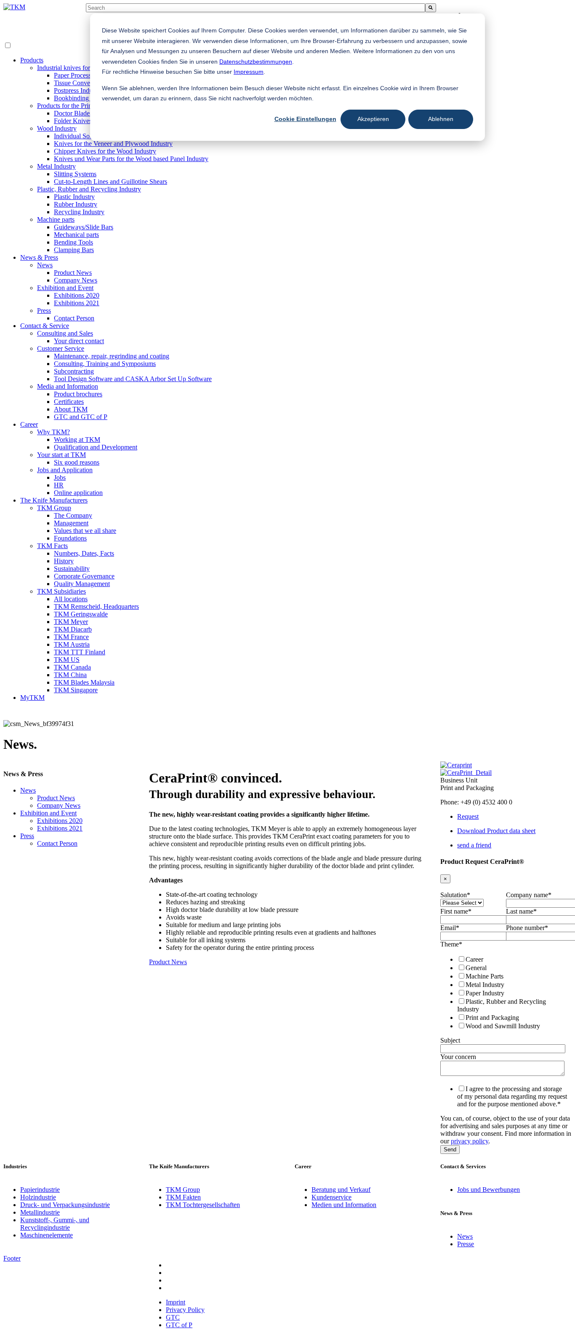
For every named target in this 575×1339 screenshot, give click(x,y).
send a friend (474, 845)
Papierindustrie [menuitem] (40, 1189)
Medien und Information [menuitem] (343, 1204)
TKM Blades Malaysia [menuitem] (84, 682)
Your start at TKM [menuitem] (61, 454)
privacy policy (469, 1141)
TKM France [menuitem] (71, 636)
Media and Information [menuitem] (67, 386)
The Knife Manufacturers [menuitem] (54, 500)
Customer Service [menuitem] (60, 348)
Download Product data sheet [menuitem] (496, 830)
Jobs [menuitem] (60, 477)
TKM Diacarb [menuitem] (73, 629)
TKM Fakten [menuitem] (183, 1197)
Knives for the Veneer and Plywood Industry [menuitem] (113, 143)
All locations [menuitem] (71, 598)
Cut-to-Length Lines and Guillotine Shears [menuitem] (110, 181)
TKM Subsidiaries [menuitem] (61, 591)
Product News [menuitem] (73, 272)
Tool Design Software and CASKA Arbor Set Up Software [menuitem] (133, 378)
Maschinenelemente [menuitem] (46, 1235)
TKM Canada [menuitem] (72, 667)
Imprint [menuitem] (175, 1302)
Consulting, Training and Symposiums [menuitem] (105, 363)
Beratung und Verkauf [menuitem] (340, 1189)
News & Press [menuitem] (39, 257)
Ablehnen (440, 119)
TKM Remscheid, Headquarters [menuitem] (96, 606)
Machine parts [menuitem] (56, 219)
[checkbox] (504, 992)
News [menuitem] (45, 265)
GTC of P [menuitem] (179, 1324)
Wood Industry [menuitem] (57, 128)
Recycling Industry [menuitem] (79, 211)
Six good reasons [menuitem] (76, 462)
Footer (12, 1258)
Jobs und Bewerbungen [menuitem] (488, 1189)
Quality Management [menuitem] (82, 583)
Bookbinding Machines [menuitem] (85, 98)
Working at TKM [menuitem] (77, 439)
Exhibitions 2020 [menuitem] (76, 295)
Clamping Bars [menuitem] (74, 249)
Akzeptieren (373, 119)
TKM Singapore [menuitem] (76, 690)
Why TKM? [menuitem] (53, 432)
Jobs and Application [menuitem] (65, 469)
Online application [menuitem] (78, 492)
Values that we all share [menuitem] (85, 530)
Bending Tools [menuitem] (73, 242)
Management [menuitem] (71, 523)
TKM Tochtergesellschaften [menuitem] (203, 1204)
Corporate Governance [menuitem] (84, 576)
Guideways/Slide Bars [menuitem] (83, 227)
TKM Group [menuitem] (54, 507)
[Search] (430, 7)
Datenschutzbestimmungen (255, 61)
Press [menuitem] (44, 310)
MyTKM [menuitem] (32, 697)
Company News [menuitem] (75, 280)
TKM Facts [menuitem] (52, 545)
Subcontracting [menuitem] (74, 371)
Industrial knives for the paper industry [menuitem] (88, 67)
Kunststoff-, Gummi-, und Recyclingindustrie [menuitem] (54, 1223)
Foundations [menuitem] (70, 538)
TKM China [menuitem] (70, 674)
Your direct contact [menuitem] (79, 340)
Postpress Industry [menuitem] (78, 90)
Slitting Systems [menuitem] (75, 173)
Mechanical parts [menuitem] (76, 234)
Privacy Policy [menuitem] (185, 1309)
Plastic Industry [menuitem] (74, 196)
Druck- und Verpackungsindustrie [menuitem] (65, 1204)
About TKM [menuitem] (71, 409)
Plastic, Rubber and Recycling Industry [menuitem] (89, 189)
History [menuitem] (64, 561)
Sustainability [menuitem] (72, 568)
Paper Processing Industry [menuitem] (88, 75)
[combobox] (255, 7)
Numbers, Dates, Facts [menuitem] (84, 553)
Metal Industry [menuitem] (56, 166)
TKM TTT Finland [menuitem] (79, 652)
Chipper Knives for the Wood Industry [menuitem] (105, 151)
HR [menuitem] (59, 485)
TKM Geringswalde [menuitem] (81, 614)
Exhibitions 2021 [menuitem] (76, 303)
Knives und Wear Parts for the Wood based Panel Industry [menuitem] (131, 158)
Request (468, 816)
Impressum (249, 71)
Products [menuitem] (31, 60)
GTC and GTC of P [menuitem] (80, 416)
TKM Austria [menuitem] (72, 644)
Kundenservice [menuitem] (331, 1197)
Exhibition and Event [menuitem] (65, 287)
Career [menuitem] (29, 424)
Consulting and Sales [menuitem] (65, 333)
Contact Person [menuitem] (74, 318)
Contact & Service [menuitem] (44, 325)
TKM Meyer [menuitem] (71, 621)
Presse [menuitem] (465, 1244)
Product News (168, 961)
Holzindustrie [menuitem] (38, 1197)
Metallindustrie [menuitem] (40, 1212)
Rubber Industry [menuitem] (75, 204)
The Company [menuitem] (73, 515)
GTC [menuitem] (173, 1317)
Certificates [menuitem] (69, 401)
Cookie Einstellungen (305, 119)
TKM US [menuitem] (67, 659)
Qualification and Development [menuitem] (95, 447)
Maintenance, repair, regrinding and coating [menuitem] (111, 356)
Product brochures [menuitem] (78, 394)
